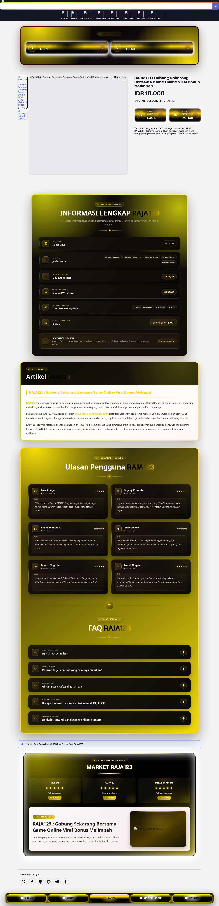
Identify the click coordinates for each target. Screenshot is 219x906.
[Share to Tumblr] (65, 881)
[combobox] (106, 6)
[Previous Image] (31, 125)
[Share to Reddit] (57, 881)
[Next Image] (124, 125)
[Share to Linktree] (40, 881)
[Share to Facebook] (32, 881)
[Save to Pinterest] (48, 881)
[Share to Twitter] (23, 881)
